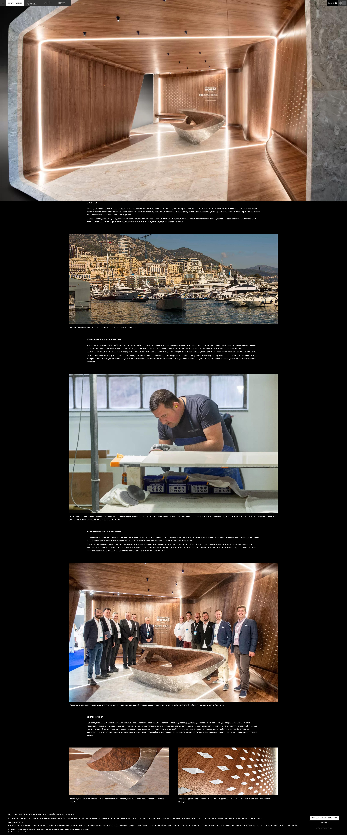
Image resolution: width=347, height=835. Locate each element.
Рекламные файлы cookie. (19, 832)
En (331, 3)
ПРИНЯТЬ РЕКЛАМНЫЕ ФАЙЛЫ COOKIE (324, 817)
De (333, 3)
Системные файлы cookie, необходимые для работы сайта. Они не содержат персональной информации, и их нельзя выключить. (50, 829)
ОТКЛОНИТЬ (324, 822)
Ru (336, 3)
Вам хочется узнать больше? (324, 828)
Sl (329, 3)
